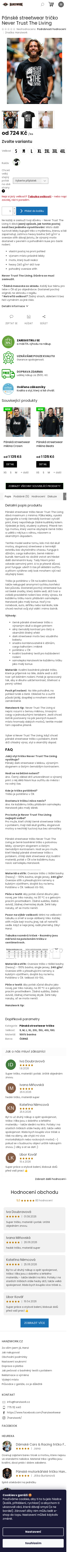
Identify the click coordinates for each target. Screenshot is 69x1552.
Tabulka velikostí (39, 196)
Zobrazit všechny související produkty (34, 486)
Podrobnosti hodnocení (51, 29)
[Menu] (61, 4)
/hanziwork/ (14, 1418)
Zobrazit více (34, 1323)
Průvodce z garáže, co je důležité (22, 1384)
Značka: (16, 32)
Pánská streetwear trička (36, 1026)
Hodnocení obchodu (34, 1192)
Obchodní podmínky (14, 1357)
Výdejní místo (10, 1379)
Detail (10, 464)
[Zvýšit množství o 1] (14, 209)
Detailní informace (13, 306)
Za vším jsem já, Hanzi (15, 1348)
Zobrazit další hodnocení (50, 1179)
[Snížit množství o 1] (14, 213)
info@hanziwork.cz (18, 1402)
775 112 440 (14, 1407)
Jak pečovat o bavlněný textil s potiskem (27, 1370)
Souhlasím (33, 1543)
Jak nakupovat (11, 1352)
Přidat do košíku (34, 211)
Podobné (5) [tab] (21, 496)
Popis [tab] (8, 496)
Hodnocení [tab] (38, 496)
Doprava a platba (12, 1366)
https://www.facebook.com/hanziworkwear (34, 1412)
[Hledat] (42, 4)
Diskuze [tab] (52, 496)
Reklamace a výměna (15, 1375)
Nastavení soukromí (14, 1361)
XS (5, 472)
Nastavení (33, 1532)
